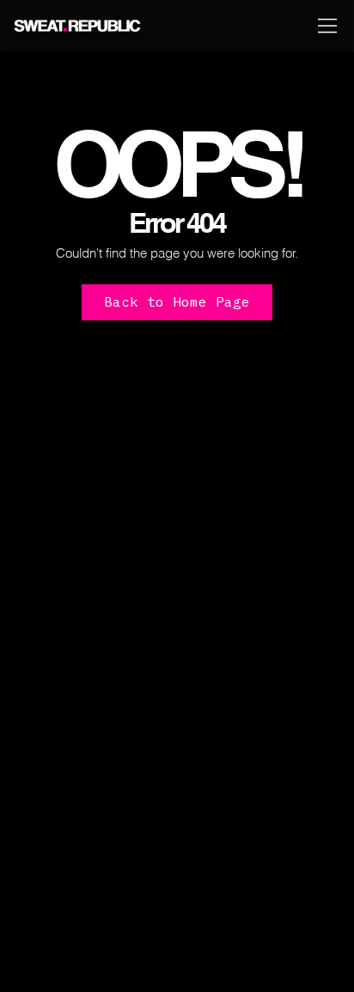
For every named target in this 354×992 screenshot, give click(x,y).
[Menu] (328, 25)
